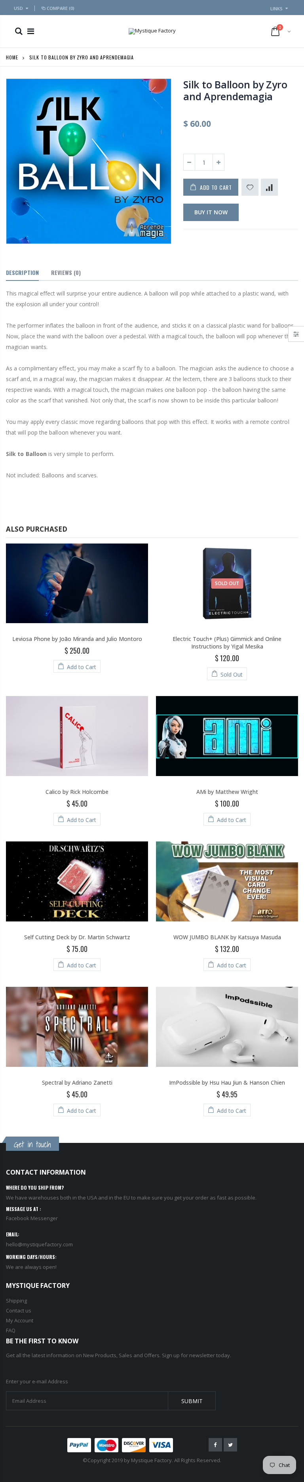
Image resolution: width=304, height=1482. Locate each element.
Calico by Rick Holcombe (77, 791)
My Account (19, 1320)
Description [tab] (22, 272)
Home (12, 57)
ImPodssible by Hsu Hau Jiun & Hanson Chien (227, 1082)
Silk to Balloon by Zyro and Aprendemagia (235, 90)
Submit (192, 1401)
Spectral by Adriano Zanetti (77, 1082)
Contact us (18, 1310)
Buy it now (211, 212)
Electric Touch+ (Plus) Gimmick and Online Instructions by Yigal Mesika (227, 642)
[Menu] (30, 31)
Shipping (16, 1300)
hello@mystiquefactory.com (39, 1244)
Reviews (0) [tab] (66, 272)
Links (276, 8)
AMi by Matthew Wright (227, 791)
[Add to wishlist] (249, 187)
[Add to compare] (269, 187)
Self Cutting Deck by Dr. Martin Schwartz (77, 937)
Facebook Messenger (32, 1218)
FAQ (10, 1330)
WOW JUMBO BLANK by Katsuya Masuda (227, 937)
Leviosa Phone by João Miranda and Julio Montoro (77, 639)
